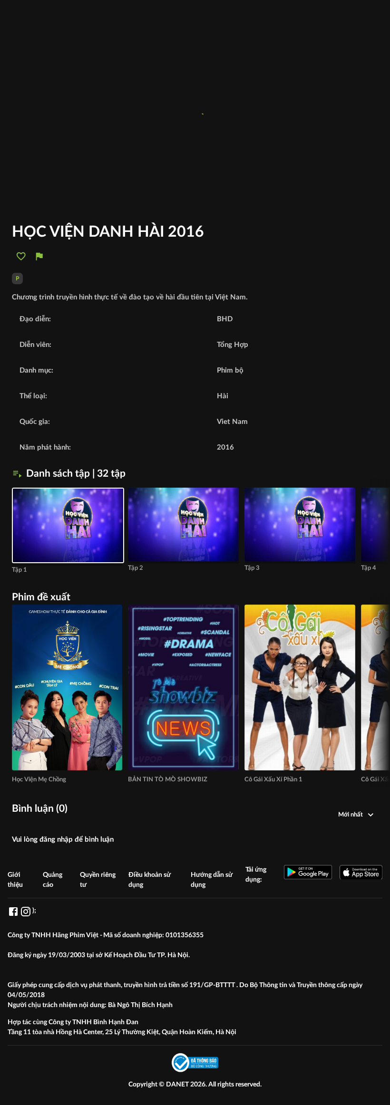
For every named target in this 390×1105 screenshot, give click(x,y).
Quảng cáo (52, 880)
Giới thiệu (15, 880)
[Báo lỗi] (39, 256)
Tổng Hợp (232, 344)
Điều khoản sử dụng (149, 880)
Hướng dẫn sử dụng (212, 880)
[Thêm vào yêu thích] (21, 256)
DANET (178, 1084)
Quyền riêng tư (98, 880)
